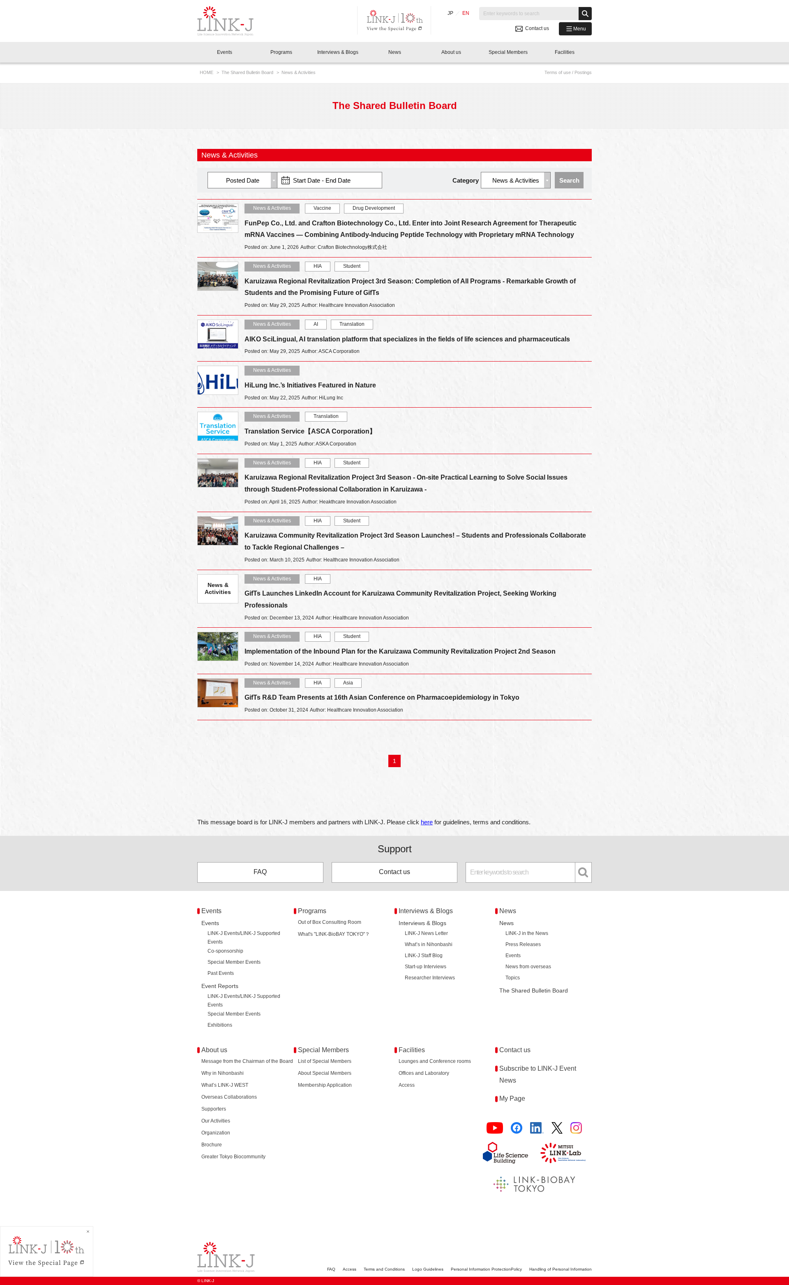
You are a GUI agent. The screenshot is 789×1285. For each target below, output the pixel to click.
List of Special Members (324, 1061)
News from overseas (528, 967)
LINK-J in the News (526, 933)
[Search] (585, 13)
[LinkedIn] (537, 1128)
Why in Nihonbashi (222, 1073)
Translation (352, 324)
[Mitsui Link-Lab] (563, 1153)
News (506, 923)
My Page (512, 1098)
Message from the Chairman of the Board (247, 1061)
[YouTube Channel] (495, 1128)
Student (351, 266)
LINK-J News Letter (426, 933)
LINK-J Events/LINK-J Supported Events (244, 937)
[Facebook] (516, 1128)
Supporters (213, 1109)
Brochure (211, 1145)
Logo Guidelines (427, 1269)
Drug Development (374, 208)
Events (210, 923)
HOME (207, 72)
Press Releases (523, 944)
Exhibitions (220, 1025)
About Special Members (324, 1073)
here (427, 822)
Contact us (394, 871)
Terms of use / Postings (568, 72)
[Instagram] (576, 1128)
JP (450, 13)
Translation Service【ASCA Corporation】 (310, 431)
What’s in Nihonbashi (428, 944)
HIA (318, 266)
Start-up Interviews (425, 967)
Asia (348, 683)
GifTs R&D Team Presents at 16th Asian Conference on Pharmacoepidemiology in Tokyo (382, 697)
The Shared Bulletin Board (248, 72)
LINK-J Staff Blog (424, 955)
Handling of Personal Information (560, 1269)
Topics (512, 978)
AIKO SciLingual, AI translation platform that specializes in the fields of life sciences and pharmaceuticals (407, 339)
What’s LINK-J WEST (224, 1085)
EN (465, 13)
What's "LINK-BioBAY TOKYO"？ (334, 934)
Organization (215, 1133)
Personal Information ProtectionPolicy (486, 1269)
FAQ (260, 871)
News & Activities (272, 208)
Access (407, 1085)
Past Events (221, 973)
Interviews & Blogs (422, 923)
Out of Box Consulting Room (329, 922)
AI (316, 324)
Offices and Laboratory (424, 1073)
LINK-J (231, 21)
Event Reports (219, 986)
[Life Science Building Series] (505, 1152)
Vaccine (322, 208)
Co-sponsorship (225, 951)
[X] (557, 1128)
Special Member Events (234, 962)
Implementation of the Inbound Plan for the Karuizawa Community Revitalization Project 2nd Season (400, 651)
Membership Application (325, 1085)
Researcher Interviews (430, 978)
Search (569, 180)
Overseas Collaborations (229, 1097)
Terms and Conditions (384, 1269)
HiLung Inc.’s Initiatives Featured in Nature (310, 385)
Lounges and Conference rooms (435, 1061)
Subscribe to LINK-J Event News (537, 1074)
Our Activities (215, 1121)
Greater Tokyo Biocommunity (233, 1157)
